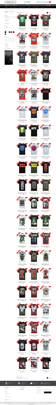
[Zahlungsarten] (9, 399)
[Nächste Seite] (50, 12)
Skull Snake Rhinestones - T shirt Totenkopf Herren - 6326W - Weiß (22, 228)
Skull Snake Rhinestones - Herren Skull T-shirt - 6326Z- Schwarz (34, 211)
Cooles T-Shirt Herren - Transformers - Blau (34, 120)
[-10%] (22, 20)
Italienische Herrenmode (13, 7)
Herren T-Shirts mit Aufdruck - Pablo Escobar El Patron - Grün (34, 175)
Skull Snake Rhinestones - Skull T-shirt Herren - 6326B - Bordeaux (45, 211)
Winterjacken (43, 7)
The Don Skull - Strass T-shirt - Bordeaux (34, 353)
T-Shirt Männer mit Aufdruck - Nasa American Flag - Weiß (45, 157)
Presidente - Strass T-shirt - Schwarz (46, 371)
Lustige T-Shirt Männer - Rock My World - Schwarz (45, 83)
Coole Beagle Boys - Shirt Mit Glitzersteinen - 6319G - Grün (22, 317)
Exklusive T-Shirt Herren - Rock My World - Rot (22, 101)
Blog (50, 7)
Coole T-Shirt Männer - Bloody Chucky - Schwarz (34, 28)
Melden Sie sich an (47, 392)
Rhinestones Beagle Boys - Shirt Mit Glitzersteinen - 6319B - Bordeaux (34, 317)
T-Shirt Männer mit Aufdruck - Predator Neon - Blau (22, 138)
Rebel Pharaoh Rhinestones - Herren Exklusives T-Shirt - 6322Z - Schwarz (34, 264)
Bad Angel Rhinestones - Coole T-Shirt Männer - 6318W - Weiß (45, 335)
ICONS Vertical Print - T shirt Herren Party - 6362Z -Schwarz (45, 175)
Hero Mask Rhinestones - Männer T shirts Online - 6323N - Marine (34, 246)
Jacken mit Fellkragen (36, 7)
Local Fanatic (29, 7)
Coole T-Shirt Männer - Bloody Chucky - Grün (45, 28)
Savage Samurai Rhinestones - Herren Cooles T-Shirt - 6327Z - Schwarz (34, 193)
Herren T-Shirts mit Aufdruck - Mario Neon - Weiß (34, 157)
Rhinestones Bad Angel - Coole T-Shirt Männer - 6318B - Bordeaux (34, 335)
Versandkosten (24, 30)
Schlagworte (11, 9)
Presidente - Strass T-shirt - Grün (22, 371)
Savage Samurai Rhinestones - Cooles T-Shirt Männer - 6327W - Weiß (22, 211)
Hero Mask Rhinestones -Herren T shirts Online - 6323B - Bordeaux (45, 246)
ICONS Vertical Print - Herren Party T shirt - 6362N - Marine (22, 193)
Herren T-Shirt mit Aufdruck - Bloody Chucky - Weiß (22, 46)
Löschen (14, 48)
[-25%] (46, 167)
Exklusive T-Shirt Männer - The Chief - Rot (22, 83)
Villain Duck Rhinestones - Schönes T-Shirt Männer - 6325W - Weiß (22, 246)
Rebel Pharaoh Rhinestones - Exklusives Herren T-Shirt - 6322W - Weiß (45, 264)
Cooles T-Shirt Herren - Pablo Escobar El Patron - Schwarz (22, 175)
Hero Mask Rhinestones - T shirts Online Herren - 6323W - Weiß (22, 264)
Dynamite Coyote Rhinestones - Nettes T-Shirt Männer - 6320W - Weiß (46, 299)
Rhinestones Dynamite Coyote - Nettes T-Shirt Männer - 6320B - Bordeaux (34, 299)
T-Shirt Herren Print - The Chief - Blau (46, 65)
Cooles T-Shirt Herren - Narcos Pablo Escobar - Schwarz (45, 101)
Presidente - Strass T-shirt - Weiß (34, 371)
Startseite (6, 7)
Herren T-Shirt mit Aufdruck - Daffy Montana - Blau (22, 65)
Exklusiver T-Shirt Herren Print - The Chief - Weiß (34, 83)
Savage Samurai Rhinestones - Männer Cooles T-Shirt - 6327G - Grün (45, 193)
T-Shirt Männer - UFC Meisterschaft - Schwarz (34, 138)
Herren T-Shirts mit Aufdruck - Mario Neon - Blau (22, 157)
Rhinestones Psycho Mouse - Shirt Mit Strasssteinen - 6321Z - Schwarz (22, 282)
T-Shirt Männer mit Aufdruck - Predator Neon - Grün (22, 28)
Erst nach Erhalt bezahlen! (7, 396)
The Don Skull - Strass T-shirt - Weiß (45, 353)
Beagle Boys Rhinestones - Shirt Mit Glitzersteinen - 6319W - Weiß (46, 317)
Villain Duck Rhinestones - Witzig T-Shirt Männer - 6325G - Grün (45, 228)
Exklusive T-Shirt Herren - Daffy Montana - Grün (34, 65)
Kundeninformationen (7, 393)
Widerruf (6, 395)
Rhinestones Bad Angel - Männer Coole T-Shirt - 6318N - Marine (22, 335)
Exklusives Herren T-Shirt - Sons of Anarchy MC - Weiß (46, 46)
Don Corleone (16, 9)
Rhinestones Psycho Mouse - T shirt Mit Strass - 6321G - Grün (34, 282)
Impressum (6, 392)
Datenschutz (6, 391)
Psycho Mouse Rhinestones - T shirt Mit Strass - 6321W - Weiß (45, 282)
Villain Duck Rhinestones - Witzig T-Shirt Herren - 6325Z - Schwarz (34, 228)
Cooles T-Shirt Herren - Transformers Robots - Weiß (46, 120)
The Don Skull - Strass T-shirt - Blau (22, 353)
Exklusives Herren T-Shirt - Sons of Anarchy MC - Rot (34, 46)
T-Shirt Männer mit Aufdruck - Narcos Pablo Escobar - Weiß (22, 120)
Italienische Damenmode (21, 7)
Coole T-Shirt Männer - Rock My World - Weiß (34, 101)
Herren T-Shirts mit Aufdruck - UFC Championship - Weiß (45, 138)
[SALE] (10, 57)
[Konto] (47, 5)
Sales (47, 7)
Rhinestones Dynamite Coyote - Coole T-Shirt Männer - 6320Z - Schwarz (22, 299)
